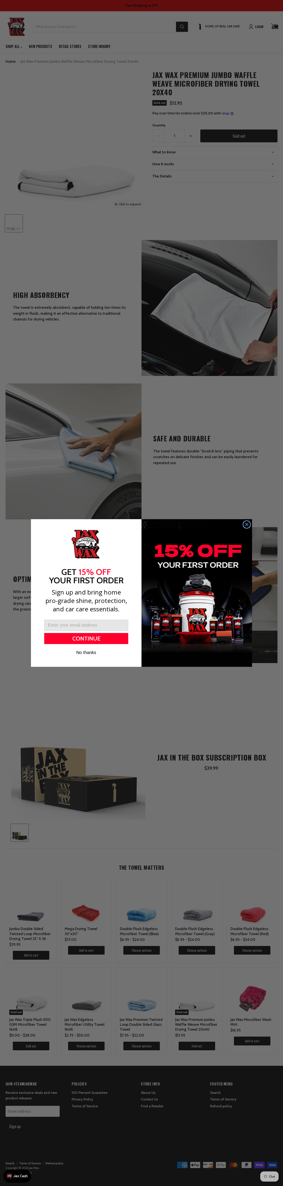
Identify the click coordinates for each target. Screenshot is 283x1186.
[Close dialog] (246, 524)
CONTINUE (86, 638)
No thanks (86, 652)
